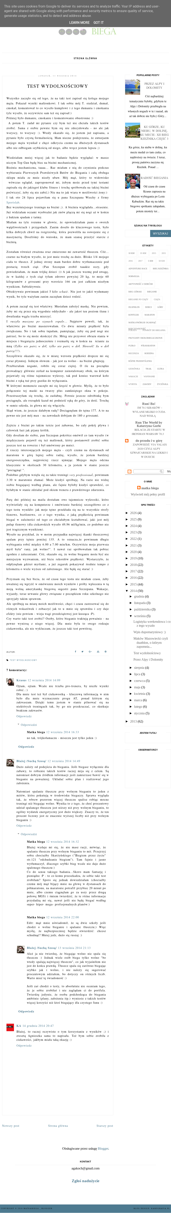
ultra (160, 369)
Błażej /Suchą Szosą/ (31, 761)
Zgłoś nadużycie (85, 1181)
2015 (164, 253)
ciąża (157, 299)
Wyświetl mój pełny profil (148, 494)
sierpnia (139, 667)
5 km (150, 261)
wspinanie (149, 376)
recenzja (133, 353)
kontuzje (133, 315)
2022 (133, 538)
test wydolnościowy (23, 660)
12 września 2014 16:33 (62, 732)
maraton (150, 315)
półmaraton (148, 345)
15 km (143, 253)
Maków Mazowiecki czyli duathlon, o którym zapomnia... (150, 642)
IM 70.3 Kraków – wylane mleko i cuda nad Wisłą (148, 412)
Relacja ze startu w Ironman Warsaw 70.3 (148, 432)
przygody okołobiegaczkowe (145, 338)
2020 (133, 552)
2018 (133, 565)
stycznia (139, 713)
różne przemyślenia (140, 361)
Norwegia (133, 276)
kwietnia (139, 693)
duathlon (134, 307)
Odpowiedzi (29, 725)
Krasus (21, 680)
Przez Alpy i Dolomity (154, 86)
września (140, 616)
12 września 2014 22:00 (62, 917)
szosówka (134, 369)
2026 (133, 513)
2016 (130, 261)
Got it (99, 23)
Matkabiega (32, 1208)
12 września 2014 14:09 (44, 680)
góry (160, 307)
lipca (137, 674)
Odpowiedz (24, 716)
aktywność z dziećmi (140, 284)
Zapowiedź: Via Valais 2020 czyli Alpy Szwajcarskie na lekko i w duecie (149, 451)
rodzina (149, 353)
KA (18, 1025)
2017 (140, 261)
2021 (133, 545)
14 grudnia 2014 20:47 (38, 1026)
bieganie (152, 292)
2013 (154, 253)
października (142, 609)
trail (149, 369)
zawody (147, 384)
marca (138, 700)
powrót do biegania (154, 330)
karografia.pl (160, 1208)
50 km (162, 261)
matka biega (150, 488)
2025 (133, 519)
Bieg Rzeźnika (160, 268)
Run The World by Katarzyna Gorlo (148, 424)
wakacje (133, 376)
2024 (133, 526)
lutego (138, 706)
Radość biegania (154, 178)
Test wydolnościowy (147, 653)
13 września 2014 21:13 (74, 948)
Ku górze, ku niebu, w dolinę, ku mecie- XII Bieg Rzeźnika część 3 (154, 133)
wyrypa (132, 384)
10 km (131, 253)
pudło (131, 345)
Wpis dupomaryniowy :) (149, 632)
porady (132, 330)
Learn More (79, 23)
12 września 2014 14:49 (64, 761)
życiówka (162, 384)
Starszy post (105, 1126)
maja (137, 687)
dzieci (148, 307)
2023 (133, 532)
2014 (133, 591)
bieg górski (135, 292)
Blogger (103, 1148)
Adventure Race (137, 268)
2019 (133, 558)
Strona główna (85, 58)
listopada (140, 603)
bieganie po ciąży (138, 299)
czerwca (139, 681)
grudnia (139, 596)
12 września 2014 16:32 (62, 842)
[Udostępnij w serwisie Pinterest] (106, 652)
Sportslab (12, 202)
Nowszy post (10, 1126)
